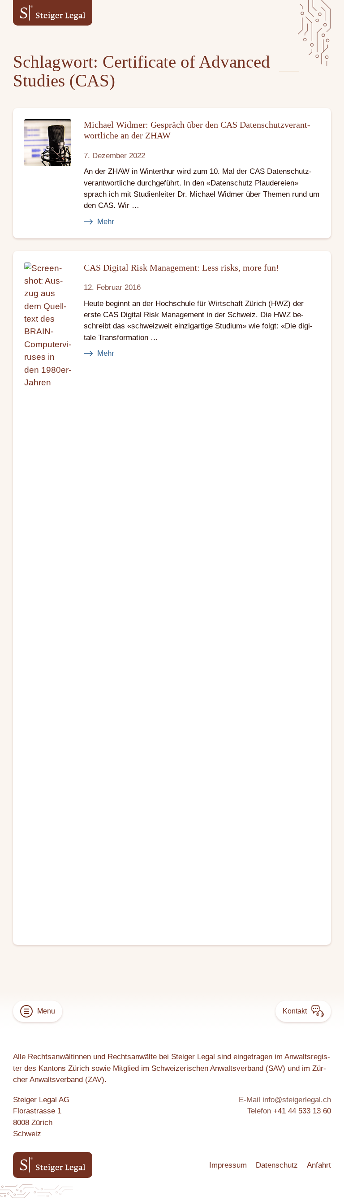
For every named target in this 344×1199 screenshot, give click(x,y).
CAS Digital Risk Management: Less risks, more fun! (181, 267)
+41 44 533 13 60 (302, 1111)
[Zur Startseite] (53, 13)
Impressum (228, 1165)
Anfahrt (319, 1165)
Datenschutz (277, 1165)
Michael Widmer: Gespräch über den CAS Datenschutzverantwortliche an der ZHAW (197, 129)
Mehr (105, 221)
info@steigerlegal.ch (296, 1099)
